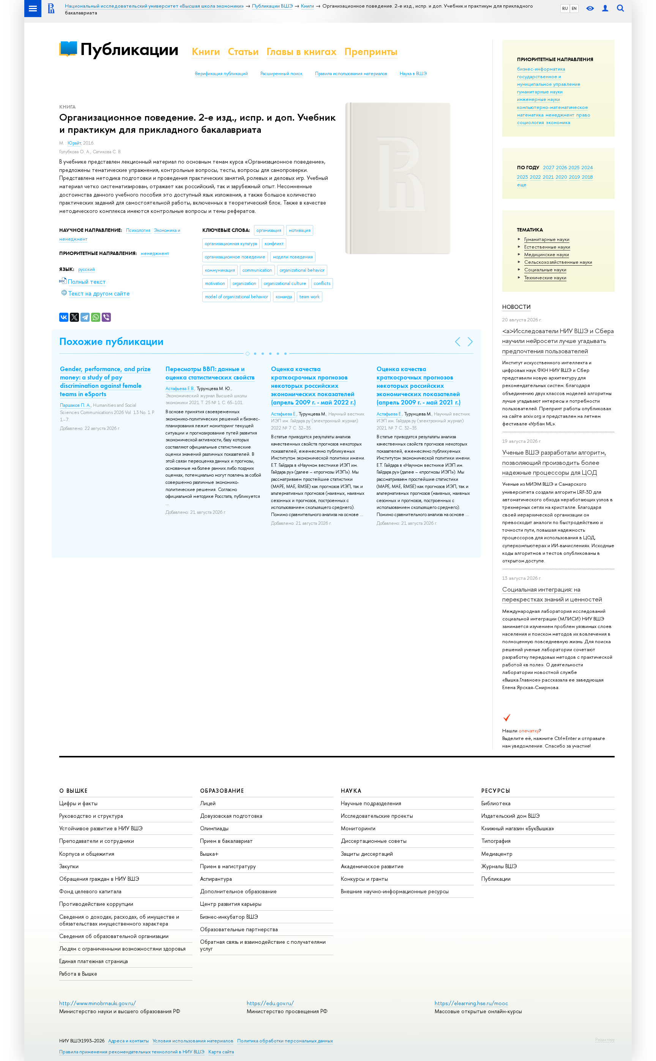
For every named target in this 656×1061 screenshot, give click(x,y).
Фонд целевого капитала (90, 891)
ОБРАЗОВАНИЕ (222, 790)
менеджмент (560, 114)
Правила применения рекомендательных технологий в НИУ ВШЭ (132, 1051)
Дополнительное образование (238, 891)
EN (574, 8)
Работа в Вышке (78, 973)
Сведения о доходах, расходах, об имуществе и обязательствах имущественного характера (119, 920)
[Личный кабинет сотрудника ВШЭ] (605, 8)
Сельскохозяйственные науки (558, 261)
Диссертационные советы (374, 840)
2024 (587, 167)
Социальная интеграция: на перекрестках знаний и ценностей (552, 594)
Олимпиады (214, 828)
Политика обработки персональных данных (285, 1040)
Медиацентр (496, 853)
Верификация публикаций (221, 74)
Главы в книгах (301, 51)
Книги (206, 51)
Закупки (69, 866)
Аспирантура (216, 878)
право (583, 114)
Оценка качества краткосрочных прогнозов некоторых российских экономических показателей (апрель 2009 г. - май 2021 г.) (418, 385)
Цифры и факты (78, 803)
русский (86, 269)
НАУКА (351, 790)
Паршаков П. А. (75, 405)
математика (530, 114)
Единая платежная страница (93, 961)
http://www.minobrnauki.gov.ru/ (97, 1003)
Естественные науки (547, 246)
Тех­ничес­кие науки (545, 277)
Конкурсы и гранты (364, 878)
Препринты (370, 51)
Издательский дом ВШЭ (510, 815)
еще (522, 184)
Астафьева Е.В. (180, 389)
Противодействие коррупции (96, 903)
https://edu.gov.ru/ (270, 1003)
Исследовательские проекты (377, 815)
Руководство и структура (91, 815)
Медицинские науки (546, 254)
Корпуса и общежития (86, 853)
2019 (574, 176)
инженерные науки (538, 99)
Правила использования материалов (351, 74)
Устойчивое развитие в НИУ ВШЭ (101, 828)
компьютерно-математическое (552, 107)
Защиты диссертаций (367, 853)
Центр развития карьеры (231, 903)
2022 (535, 176)
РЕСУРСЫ (495, 790)
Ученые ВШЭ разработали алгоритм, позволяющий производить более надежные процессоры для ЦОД (554, 462)
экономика (558, 122)
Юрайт (74, 143)
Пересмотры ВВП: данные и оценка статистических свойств (210, 373)
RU (565, 8)
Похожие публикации (111, 341)
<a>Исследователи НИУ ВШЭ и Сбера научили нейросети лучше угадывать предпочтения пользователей (558, 340)
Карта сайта (221, 1051)
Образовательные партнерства (239, 929)
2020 (561, 176)
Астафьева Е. (283, 414)
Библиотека (496, 803)
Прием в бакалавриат (226, 840)
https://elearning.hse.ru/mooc (471, 1003)
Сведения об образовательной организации (114, 936)
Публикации (129, 48)
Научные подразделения (371, 803)
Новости (516, 307)
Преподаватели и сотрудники (96, 840)
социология (530, 122)
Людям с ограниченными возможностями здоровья (122, 948)
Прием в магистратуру (228, 866)
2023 (522, 176)
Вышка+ (209, 853)
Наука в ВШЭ (413, 74)
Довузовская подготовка (231, 815)
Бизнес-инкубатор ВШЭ (229, 916)
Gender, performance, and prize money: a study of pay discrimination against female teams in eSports (105, 381)
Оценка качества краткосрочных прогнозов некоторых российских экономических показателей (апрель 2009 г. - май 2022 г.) (313, 385)
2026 (561, 167)
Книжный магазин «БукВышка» (517, 828)
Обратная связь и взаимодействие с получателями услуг (263, 945)
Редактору (605, 1039)
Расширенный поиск (281, 74)
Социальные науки (545, 269)
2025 (574, 167)
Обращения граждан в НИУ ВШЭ (99, 878)
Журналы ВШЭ (499, 866)
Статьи (243, 51)
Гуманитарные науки (546, 239)
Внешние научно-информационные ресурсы (395, 891)
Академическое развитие (372, 866)
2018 (587, 176)
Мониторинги (358, 828)
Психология (138, 230)
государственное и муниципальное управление (548, 80)
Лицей (208, 803)
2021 (548, 176)
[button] (247, 353)
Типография (496, 840)
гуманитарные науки (540, 91)
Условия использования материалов (193, 1040)
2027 (548, 167)
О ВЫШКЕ (73, 790)
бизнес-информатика (541, 68)
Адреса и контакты (128, 1040)
